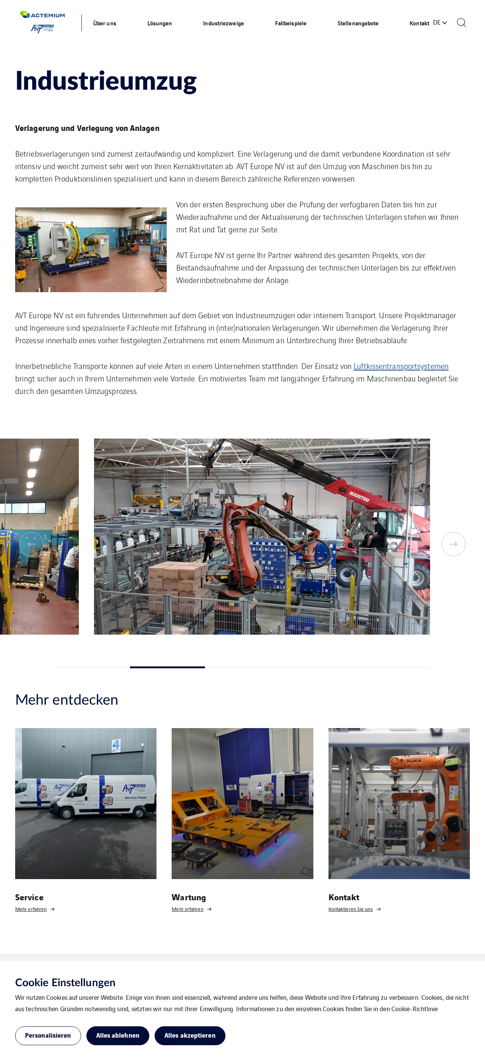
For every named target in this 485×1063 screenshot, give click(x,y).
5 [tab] (392, 667)
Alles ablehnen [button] (117, 1035)
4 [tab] (317, 667)
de (437, 21)
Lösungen (159, 23)
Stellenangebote (358, 23)
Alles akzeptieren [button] (190, 1035)
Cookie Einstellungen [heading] (65, 982)
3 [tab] (242, 667)
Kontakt (419, 23)
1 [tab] (92, 667)
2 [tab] (167, 667)
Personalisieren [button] (48, 1035)
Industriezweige (223, 23)
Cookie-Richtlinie (414, 1008)
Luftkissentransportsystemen (401, 365)
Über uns (104, 23)
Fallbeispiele (291, 23)
